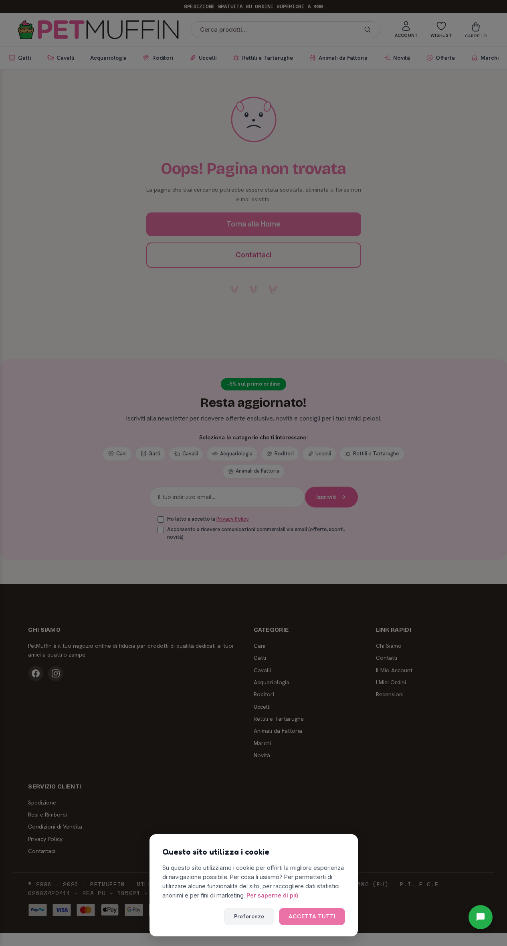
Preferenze (249, 916)
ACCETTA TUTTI (312, 916)
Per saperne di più (272, 895)
